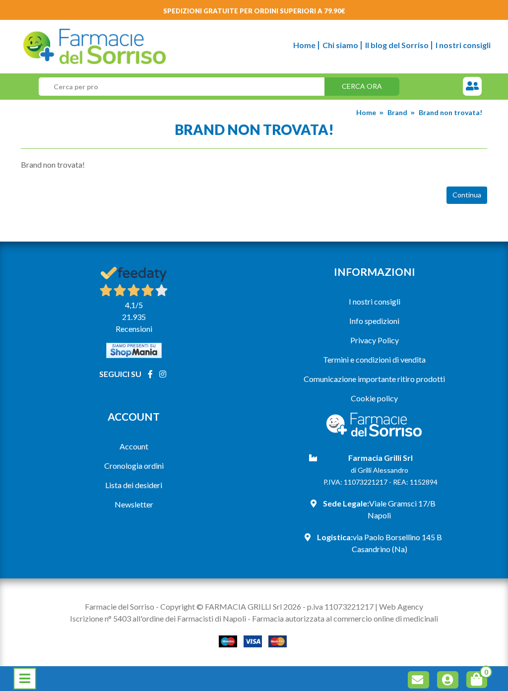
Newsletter (134, 504)
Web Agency (401, 606)
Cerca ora (362, 86)
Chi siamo (340, 45)
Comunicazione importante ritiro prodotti (374, 378)
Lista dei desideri (133, 485)
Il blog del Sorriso (397, 45)
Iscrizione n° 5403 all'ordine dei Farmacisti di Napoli (158, 618)
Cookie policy (374, 398)
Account (134, 446)
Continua (466, 194)
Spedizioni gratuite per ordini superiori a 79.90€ (254, 11)
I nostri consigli (463, 45)
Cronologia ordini (134, 465)
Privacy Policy (374, 340)
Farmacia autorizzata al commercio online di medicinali (345, 618)
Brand (397, 112)
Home (304, 45)
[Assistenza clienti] (472, 86)
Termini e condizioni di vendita (374, 359)
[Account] (449, 681)
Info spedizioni (374, 320)
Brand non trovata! (450, 112)
